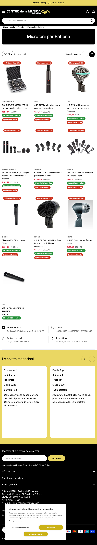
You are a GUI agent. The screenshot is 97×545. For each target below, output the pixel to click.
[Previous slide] (84, 359)
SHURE (4, 237)
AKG (36, 102)
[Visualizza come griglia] (85, 54)
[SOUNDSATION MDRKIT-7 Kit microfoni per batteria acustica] (16, 79)
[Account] (87, 11)
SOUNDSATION (8, 102)
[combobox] (48, 21)
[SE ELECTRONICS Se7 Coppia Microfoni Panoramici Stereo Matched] (16, 147)
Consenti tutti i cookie (36, 534)
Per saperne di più (15, 521)
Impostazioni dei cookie (20, 527)
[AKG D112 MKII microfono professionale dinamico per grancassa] (81, 79)
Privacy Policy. (44, 465)
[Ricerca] (91, 20)
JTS (3, 305)
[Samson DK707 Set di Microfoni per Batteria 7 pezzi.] (81, 147)
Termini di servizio (30, 465)
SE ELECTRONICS (9, 169)
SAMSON (37, 169)
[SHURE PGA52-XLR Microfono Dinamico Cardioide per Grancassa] (48, 214)
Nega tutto (51, 527)
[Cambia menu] (3, 11)
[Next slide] (92, 359)
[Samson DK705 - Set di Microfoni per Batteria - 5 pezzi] (48, 147)
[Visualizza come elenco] (92, 54)
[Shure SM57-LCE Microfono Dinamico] (16, 214)
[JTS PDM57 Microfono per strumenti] (16, 282)
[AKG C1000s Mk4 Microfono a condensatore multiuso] (48, 79)
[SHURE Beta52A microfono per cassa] (81, 214)
